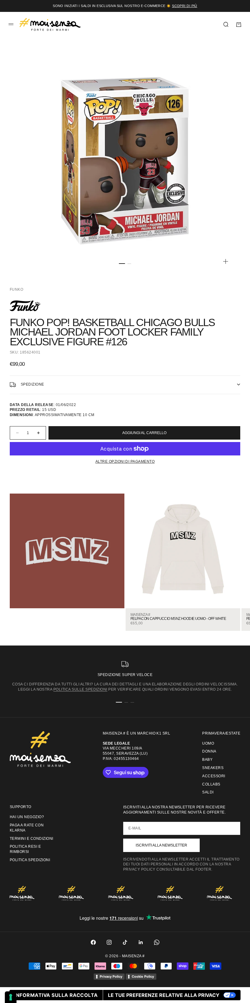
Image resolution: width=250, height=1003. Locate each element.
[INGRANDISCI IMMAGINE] (226, 261)
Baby (207, 759)
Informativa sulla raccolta (56, 995)
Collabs (211, 784)
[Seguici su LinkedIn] (141, 942)
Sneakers (212, 768)
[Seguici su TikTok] (125, 942)
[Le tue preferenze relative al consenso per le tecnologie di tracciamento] (10, 997)
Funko (16, 289)
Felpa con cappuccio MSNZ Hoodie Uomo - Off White (178, 618)
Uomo (208, 743)
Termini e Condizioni (31, 838)
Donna (209, 751)
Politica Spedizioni (30, 860)
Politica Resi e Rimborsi (25, 849)
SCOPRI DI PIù (184, 6)
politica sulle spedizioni (80, 689)
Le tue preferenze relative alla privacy (164, 995)
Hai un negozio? (27, 817)
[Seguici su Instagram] (109, 942)
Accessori (213, 776)
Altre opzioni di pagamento (125, 461)
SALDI (207, 792)
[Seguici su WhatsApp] (157, 942)
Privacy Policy (111, 976)
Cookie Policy (143, 976)
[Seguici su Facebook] (93, 942)
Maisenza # (140, 615)
